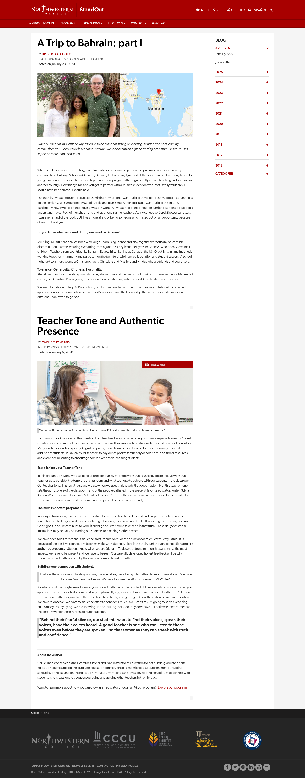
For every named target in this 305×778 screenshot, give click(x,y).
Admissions (91, 23)
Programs (68, 23)
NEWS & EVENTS (83, 766)
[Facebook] (227, 767)
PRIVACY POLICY (127, 766)
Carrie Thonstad (56, 342)
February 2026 (224, 54)
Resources (115, 23)
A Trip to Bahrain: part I (89, 44)
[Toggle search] (271, 10)
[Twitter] (235, 767)
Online (35, 713)
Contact (137, 23)
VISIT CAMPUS (60, 766)
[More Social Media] (266, 767)
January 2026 (223, 62)
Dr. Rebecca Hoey (56, 54)
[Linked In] (251, 767)
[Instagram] (243, 767)
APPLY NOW (40, 766)
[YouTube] (258, 767)
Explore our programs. (173, 687)
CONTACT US (105, 766)
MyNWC (159, 23)
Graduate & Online (42, 23)
